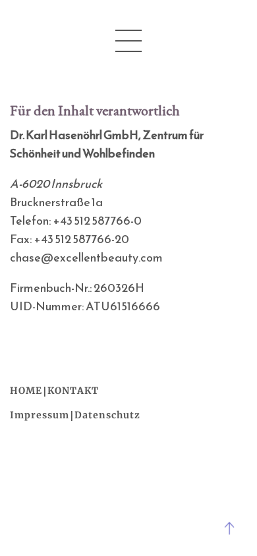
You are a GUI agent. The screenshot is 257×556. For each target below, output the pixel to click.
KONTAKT (73, 391)
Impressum (39, 415)
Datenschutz (107, 415)
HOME (26, 391)
